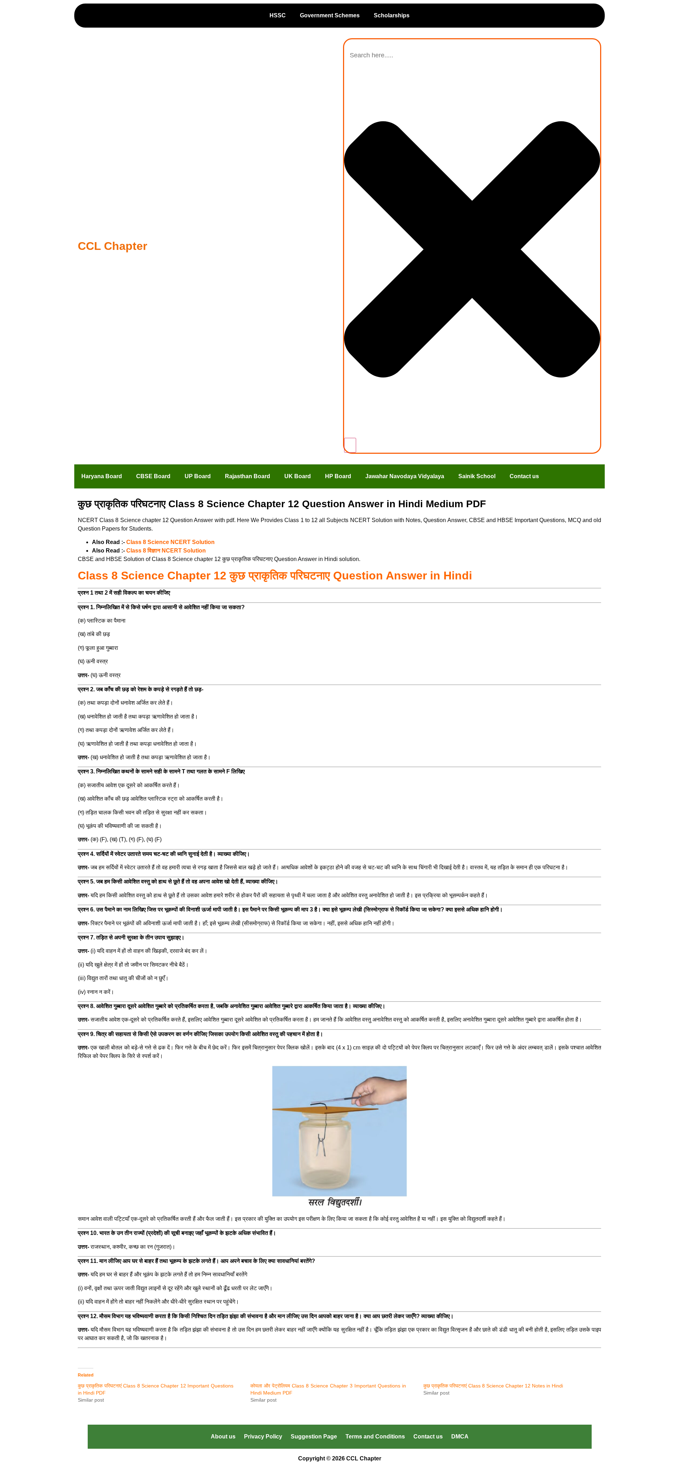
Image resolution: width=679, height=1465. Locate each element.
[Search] (350, 445)
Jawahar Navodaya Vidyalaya (404, 476)
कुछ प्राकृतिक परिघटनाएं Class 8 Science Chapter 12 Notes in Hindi (493, 1386)
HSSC (277, 15)
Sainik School (476, 476)
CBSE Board (153, 476)
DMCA (460, 1436)
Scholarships (392, 15)
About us (223, 1436)
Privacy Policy (263, 1436)
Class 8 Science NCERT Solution (170, 542)
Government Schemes (330, 15)
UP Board (198, 476)
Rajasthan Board (247, 476)
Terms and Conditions (375, 1436)
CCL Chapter (112, 246)
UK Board (297, 476)
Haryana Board (101, 476)
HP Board (338, 476)
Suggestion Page (314, 1436)
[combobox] (472, 55)
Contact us (524, 476)
